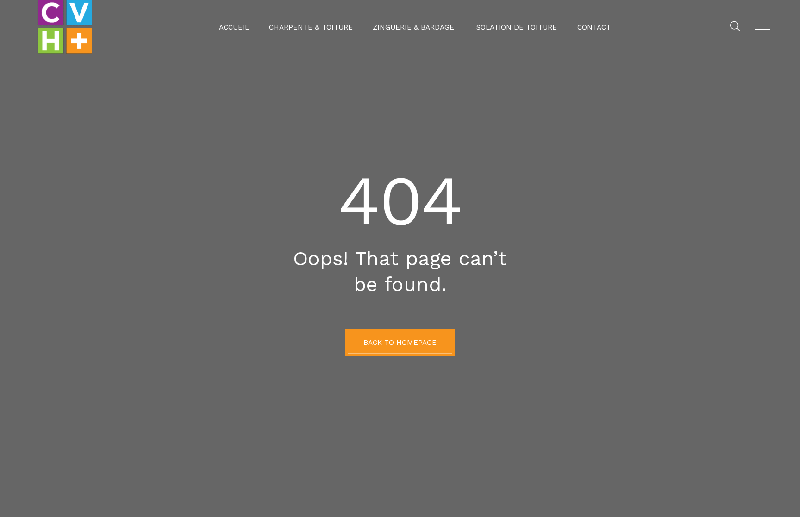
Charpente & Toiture (311, 27)
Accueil (234, 27)
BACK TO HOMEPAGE (400, 342)
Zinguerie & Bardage (413, 27)
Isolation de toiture (515, 27)
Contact (594, 27)
